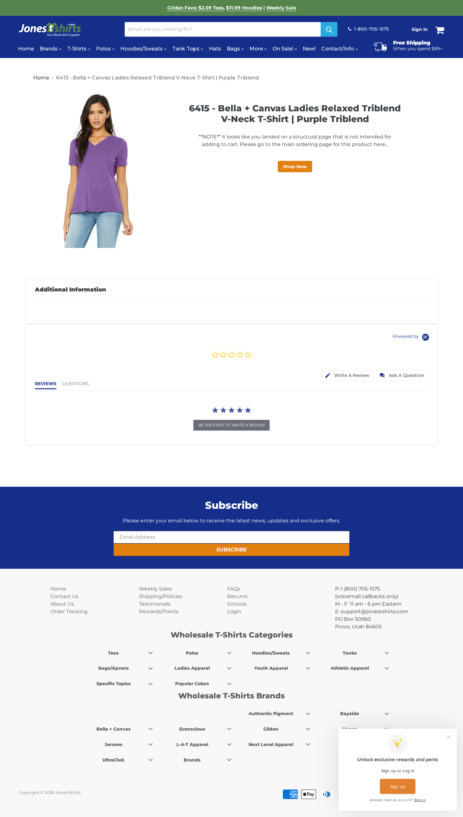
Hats (215, 49)
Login (234, 611)
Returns (237, 596)
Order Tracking (69, 611)
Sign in (420, 29)
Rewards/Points (159, 611)
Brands (49, 49)
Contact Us (64, 596)
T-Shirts (77, 49)
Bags (234, 49)
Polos (104, 49)
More (256, 49)
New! (309, 49)
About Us (62, 604)
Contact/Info (338, 49)
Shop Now (295, 166)
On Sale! (283, 49)
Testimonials (154, 604)
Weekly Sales (155, 589)
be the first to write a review (231, 425)
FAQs (233, 589)
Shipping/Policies (160, 596)
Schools (237, 604)
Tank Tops (186, 49)
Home (26, 49)
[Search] (329, 29)
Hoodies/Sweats (142, 49)
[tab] (347, 375)
